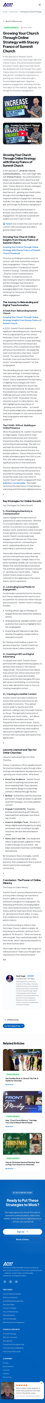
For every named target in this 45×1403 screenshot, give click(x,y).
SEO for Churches (10, 1337)
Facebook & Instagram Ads (13, 1344)
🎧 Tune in (7, 223)
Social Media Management (13, 1301)
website (7, 483)
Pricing (5, 1363)
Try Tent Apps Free (12, 1026)
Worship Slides (8, 1304)
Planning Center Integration (13, 1322)
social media (19, 483)
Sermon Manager (9, 1319)
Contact (6, 1370)
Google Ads (7, 1341)
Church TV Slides (9, 1308)
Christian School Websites (13, 1348)
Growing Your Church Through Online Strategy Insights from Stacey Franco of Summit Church (22, 320)
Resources (14, 12)
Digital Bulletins (9, 1315)
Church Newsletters (10, 1312)
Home (5, 12)
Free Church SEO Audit (12, 1351)
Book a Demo (22, 1239)
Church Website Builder (12, 1294)
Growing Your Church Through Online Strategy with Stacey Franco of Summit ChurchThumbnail (21, 250)
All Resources (13, 1020)
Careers (6, 1373)
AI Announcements (10, 1297)
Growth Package (9, 1334)
